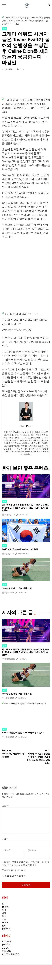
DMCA (5, 947)
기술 (4, 919)
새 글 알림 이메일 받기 (15, 875)
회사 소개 (6, 941)
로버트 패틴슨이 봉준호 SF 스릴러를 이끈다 (22, 732)
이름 (5, 838)
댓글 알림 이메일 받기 (14, 870)
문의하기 (6, 928)
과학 (4, 916)
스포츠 (5, 922)
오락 (4, 29)
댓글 (5, 805)
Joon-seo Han (23, 554)
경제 (4, 913)
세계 (4, 909)
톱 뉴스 (5, 906)
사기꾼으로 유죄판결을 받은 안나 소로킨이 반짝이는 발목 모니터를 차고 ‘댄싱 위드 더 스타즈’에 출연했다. (25, 507)
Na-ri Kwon (21, 69)
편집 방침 (6, 951)
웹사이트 (32, 850)
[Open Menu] (4, 5)
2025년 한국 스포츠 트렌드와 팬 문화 (20, 549)
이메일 (6, 850)
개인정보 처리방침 (11, 954)
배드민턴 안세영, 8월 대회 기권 (17, 588)
